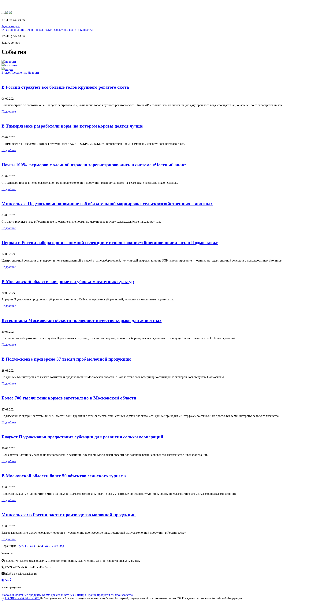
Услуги (48, 29)
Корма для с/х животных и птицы (64, 594)
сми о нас (11, 65)
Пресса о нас (18, 72)
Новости (33, 72)
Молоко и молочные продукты (21, 594)
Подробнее (9, 111)
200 (54, 545)
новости (10, 61)
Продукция (17, 29)
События (60, 29)
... (28, 545)
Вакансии (72, 29)
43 (42, 545)
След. (61, 545)
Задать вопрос (11, 26)
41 (35, 545)
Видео (6, 72)
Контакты (86, 29)
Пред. (20, 545)
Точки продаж (34, 29)
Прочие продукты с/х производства (110, 594)
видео (9, 69)
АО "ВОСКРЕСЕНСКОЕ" (22, 598)
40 (31, 545)
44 (46, 545)
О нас (5, 29)
